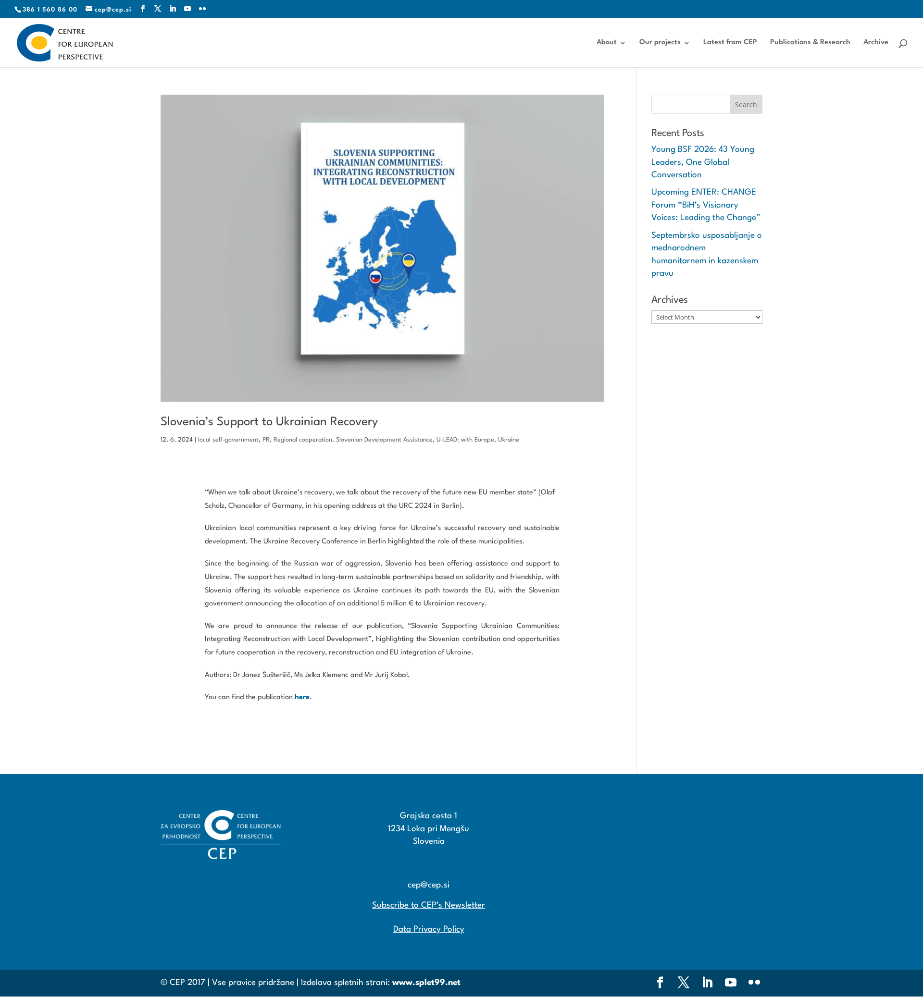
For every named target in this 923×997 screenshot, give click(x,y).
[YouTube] (187, 9)
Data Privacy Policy (428, 929)
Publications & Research (810, 42)
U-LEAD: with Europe (465, 440)
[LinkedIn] (172, 9)
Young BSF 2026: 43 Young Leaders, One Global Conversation (702, 162)
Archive (875, 42)
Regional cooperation (303, 440)
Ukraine (508, 440)
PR (266, 440)
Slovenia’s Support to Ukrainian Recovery (269, 422)
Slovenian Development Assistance (384, 440)
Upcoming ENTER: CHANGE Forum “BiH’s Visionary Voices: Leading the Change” (706, 205)
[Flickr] (202, 9)
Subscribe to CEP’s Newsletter (428, 905)
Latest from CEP (730, 42)
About (607, 42)
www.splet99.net (426, 983)
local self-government (228, 440)
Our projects (660, 42)
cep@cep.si (428, 885)
